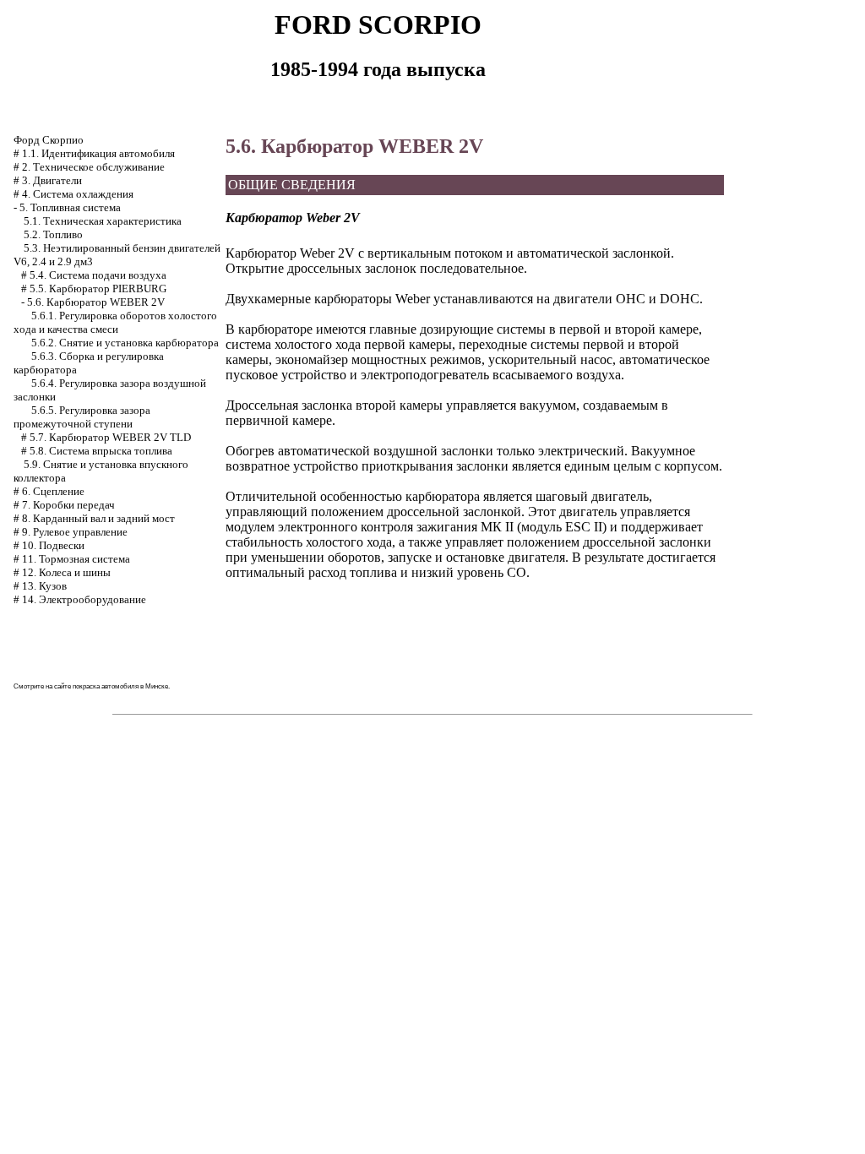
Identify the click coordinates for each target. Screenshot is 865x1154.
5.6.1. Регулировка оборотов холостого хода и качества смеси (115, 322)
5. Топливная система (70, 207)
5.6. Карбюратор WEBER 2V (96, 302)
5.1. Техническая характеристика (103, 221)
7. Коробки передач (68, 504)
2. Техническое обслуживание (93, 167)
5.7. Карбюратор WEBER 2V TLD (110, 437)
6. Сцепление (53, 491)
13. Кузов (44, 586)
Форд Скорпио (49, 139)
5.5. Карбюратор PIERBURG (98, 288)
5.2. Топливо (53, 234)
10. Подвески (53, 545)
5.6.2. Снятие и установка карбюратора (125, 342)
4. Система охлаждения (77, 194)
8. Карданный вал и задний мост (98, 518)
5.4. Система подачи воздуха (98, 275)
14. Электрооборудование (84, 599)
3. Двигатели (52, 180)
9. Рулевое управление (75, 531)
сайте (62, 686)
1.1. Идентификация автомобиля (98, 153)
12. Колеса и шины (66, 572)
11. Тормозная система (76, 559)
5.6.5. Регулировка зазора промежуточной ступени (82, 417)
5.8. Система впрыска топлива (101, 450)
